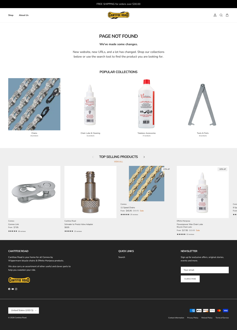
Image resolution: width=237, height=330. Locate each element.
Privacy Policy (192, 318)
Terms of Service (222, 318)
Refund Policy (206, 318)
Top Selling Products (118, 157)
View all (118, 161)
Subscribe (190, 279)
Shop (10, 15)
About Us (24, 15)
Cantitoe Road (20, 317)
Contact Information (176, 318)
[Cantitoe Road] (118, 15)
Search (121, 257)
